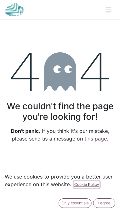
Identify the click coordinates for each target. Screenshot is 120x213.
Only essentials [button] (75, 203)
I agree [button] (104, 203)
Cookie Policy (86, 184)
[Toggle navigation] (108, 10)
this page (95, 138)
